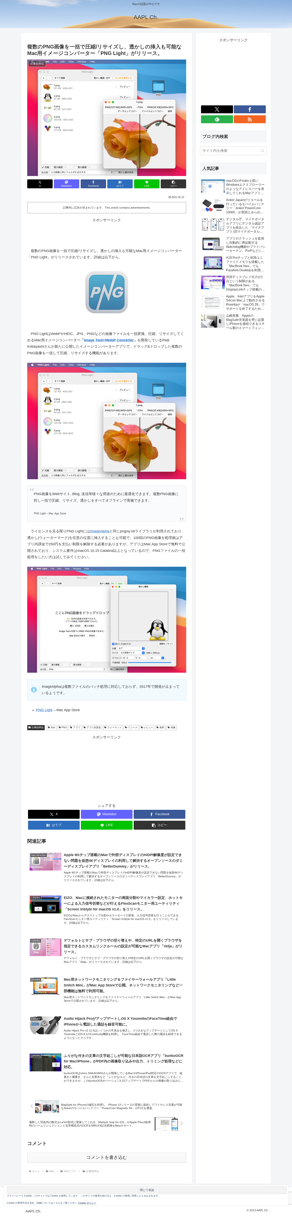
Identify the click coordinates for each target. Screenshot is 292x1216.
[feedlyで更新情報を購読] (217, 119)
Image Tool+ (94, 340)
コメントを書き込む (106, 1157)
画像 (173, 727)
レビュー (148, 727)
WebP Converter (120, 340)
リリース (132, 727)
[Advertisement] (106, 232)
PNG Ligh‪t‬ (44, 710)
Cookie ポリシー (87, 1203)
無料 (162, 727)
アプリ (76, 727)
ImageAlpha (99, 531)
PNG (64, 727)
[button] (173, 183)
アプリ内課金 (94, 727)
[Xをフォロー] (217, 109)
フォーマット (114, 727)
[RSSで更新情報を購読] (250, 119)
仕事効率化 (38, 727)
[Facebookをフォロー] (250, 109)
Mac (53, 727)
